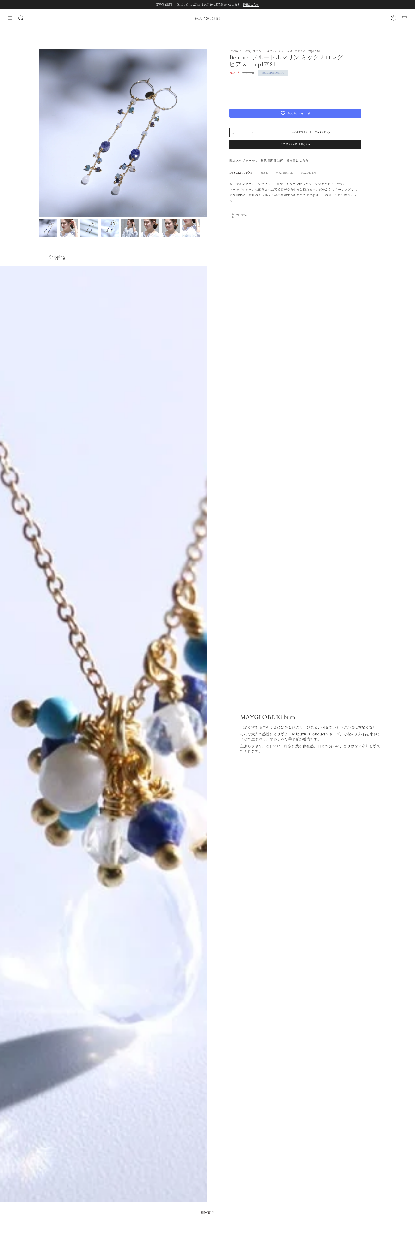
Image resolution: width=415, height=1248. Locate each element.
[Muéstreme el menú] (10, 18)
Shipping (57, 257)
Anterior (39, 132)
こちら (304, 160)
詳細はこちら (251, 4)
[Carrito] (404, 18)
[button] (295, 113)
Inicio (233, 51)
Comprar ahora (295, 144)
